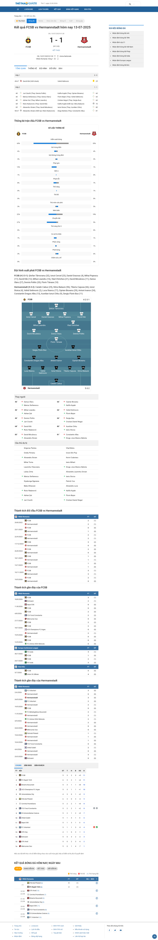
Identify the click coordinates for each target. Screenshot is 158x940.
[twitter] (115, 930)
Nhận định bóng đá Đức (120, 65)
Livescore (28, 9)
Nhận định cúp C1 (118, 42)
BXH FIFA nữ (58, 929)
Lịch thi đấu (43, 9)
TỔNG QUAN (20, 68)
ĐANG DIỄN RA (29, 868)
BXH (60, 68)
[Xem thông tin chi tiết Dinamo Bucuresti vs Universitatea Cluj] (97, 898)
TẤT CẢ (18, 868)
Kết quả (57, 9)
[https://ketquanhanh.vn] (26, 3)
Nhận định (18, 936)
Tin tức (16, 929)
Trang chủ (17, 926)
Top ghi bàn (57, 933)
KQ (87, 879)
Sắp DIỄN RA (52, 868)
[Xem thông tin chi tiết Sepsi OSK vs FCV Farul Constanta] (97, 906)
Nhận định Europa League (121, 60)
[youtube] (121, 930)
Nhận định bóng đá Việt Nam (122, 47)
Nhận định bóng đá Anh (120, 33)
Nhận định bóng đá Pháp (121, 51)
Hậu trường (18, 933)
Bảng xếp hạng (72, 9)
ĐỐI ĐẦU (52, 68)
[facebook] (109, 930)
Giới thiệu (78, 926)
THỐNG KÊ (32, 68)
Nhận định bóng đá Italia (121, 56)
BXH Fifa (87, 9)
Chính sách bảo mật (82, 933)
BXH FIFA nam (58, 926)
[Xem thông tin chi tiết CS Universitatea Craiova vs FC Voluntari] (97, 913)
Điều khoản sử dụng (82, 929)
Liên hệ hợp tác (80, 936)
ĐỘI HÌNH (43, 68)
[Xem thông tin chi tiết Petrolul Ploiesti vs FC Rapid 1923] (97, 883)
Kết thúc (40, 868)
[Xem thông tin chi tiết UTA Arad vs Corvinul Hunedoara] (97, 890)
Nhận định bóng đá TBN (121, 38)
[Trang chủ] (18, 9)
